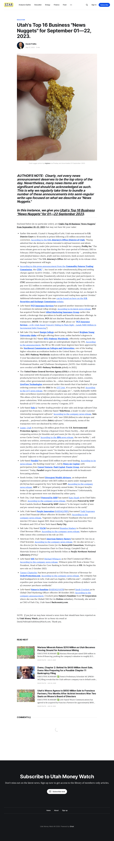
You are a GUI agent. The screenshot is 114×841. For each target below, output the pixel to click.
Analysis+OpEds (25, 5)
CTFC (39, 269)
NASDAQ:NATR (57, 589)
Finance (56, 5)
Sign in (94, 5)
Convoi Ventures (45, 467)
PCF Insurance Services (42, 305)
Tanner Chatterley (28, 572)
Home (48, 810)
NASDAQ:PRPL (62, 511)
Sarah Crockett (82, 589)
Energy (47, 5)
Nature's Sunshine (39, 589)
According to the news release (57, 437)
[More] (71, 5)
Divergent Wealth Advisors (58, 477)
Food (64, 5)
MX (32, 559)
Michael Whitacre (52, 559)
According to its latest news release (74, 309)
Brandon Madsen (68, 528)
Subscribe (104, 5)
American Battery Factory (58, 538)
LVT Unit (61, 387)
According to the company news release (72, 414)
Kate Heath (74, 497)
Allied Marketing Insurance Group (62, 312)
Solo (33, 407)
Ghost (72, 826)
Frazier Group (72, 467)
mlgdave (47, 163)
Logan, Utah (25, 427)
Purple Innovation (45, 511)
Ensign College (47, 332)
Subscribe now (59, 791)
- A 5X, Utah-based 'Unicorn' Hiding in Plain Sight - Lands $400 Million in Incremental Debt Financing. (58, 324)
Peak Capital (59, 467)
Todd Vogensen (87, 511)
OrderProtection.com (30, 575)
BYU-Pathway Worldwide (56, 338)
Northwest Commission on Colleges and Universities (49, 348)
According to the (58, 240)
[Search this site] (87, 5)
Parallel (34, 460)
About (56, 810)
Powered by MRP (49, 497)
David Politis (31, 44)
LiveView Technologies (31, 384)
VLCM (43, 528)
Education (38, 5)
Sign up (65, 810)
